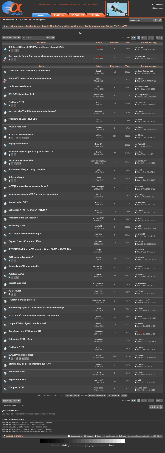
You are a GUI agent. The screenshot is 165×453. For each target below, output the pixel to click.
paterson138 (98, 380)
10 (17, 358)
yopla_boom (98, 388)
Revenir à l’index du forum (14, 405)
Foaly (98, 257)
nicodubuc (99, 332)
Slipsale (99, 71)
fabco (140, 119)
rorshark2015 (98, 218)
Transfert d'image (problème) (23, 300)
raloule (98, 308)
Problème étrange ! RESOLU (23, 119)
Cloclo (140, 111)
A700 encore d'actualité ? (21, 257)
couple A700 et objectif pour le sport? (27, 323)
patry (140, 316)
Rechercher (155, 20)
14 (28, 358)
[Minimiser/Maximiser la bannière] (164, 19)
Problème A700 (16, 347)
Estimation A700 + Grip (20, 339)
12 (23, 358)
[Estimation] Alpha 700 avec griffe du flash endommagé (36, 307)
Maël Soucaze (94, 447)
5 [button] (152, 38)
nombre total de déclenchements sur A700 (30, 364)
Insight (98, 250)
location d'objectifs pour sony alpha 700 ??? (31, 151)
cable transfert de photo (20, 86)
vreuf (140, 218)
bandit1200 (142, 161)
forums (111, 445)
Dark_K (141, 195)
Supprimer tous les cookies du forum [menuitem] (111, 436)
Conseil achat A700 (18, 202)
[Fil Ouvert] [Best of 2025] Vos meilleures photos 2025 (35, 47)
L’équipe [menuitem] (90, 436)
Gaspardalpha (143, 95)
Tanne (98, 119)
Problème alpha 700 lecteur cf (23, 218)
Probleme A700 (16, 102)
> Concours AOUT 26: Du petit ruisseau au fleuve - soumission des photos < (69, 4)
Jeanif (98, 178)
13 (25, 358)
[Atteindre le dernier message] (136, 50)
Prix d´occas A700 (17, 127)
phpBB (65, 445)
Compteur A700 (16, 387)
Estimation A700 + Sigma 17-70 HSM (27, 210)
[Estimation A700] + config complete (27, 169)
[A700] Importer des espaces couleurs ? (28, 186)
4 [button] (149, 38)
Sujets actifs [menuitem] (23, 20)
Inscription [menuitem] (159, 8)
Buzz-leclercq (98, 266)
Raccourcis (10, 20)
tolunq (98, 152)
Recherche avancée (160, 20)
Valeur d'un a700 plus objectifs (24, 266)
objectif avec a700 (17, 283)
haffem (98, 274)
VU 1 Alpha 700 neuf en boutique (25, 233)
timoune (99, 127)
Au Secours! (15, 291)
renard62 (141, 102)
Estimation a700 (16, 371)
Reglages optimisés (18, 143)
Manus (140, 187)
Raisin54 (98, 144)
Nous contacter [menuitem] (77, 436)
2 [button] (142, 38)
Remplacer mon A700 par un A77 (25, 331)
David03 (98, 291)
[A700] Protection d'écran (21, 355)
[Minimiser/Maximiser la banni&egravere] (1, 19)
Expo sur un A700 (17, 379)
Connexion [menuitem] (159, 4)
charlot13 (98, 226)
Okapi (98, 355)
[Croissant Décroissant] (114, 395)
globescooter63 (98, 300)
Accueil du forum (14, 436)
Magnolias (98, 234)
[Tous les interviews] (126, 14)
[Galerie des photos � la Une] (107, 14)
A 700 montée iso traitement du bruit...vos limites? (34, 315)
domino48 (98, 111)
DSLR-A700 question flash (21, 94)
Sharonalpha (143, 87)
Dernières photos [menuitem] (39, 20)
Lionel (98, 47)
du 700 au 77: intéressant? (22, 134)
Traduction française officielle (76, 447)
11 (20, 358)
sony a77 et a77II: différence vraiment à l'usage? (32, 111)
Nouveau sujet (10, 37)
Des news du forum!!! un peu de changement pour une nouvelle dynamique (46, 56)
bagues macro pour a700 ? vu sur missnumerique (33, 194)
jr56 (139, 226)
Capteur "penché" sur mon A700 (25, 241)
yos (98, 170)
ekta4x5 (141, 257)
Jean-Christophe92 (145, 71)
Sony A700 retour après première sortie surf (30, 78)
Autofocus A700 (16, 274)
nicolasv (98, 242)
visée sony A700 (17, 225)
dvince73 (98, 364)
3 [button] (145, 38)
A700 (82, 33)
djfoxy (98, 79)
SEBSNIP (141, 56)
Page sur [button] (133, 37)
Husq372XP (98, 95)
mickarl (98, 135)
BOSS (140, 291)
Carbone (98, 210)
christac (141, 250)
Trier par (84, 395)
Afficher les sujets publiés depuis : (51, 395)
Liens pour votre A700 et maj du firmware (29, 70)
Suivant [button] (161, 37)
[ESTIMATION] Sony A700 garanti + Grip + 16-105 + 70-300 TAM (40, 249)
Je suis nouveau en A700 (21, 160)
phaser (98, 316)
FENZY (99, 87)
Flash (140, 170)
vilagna (140, 266)
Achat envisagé (16, 177)
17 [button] (158, 38)
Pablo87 (141, 47)
